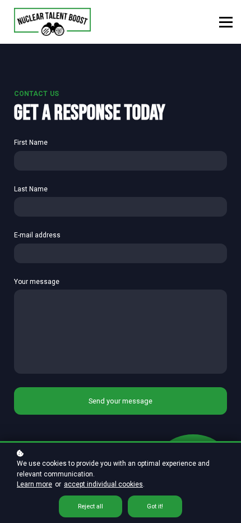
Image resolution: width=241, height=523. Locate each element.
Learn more (34, 484)
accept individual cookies (103, 484)
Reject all (90, 506)
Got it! (155, 506)
